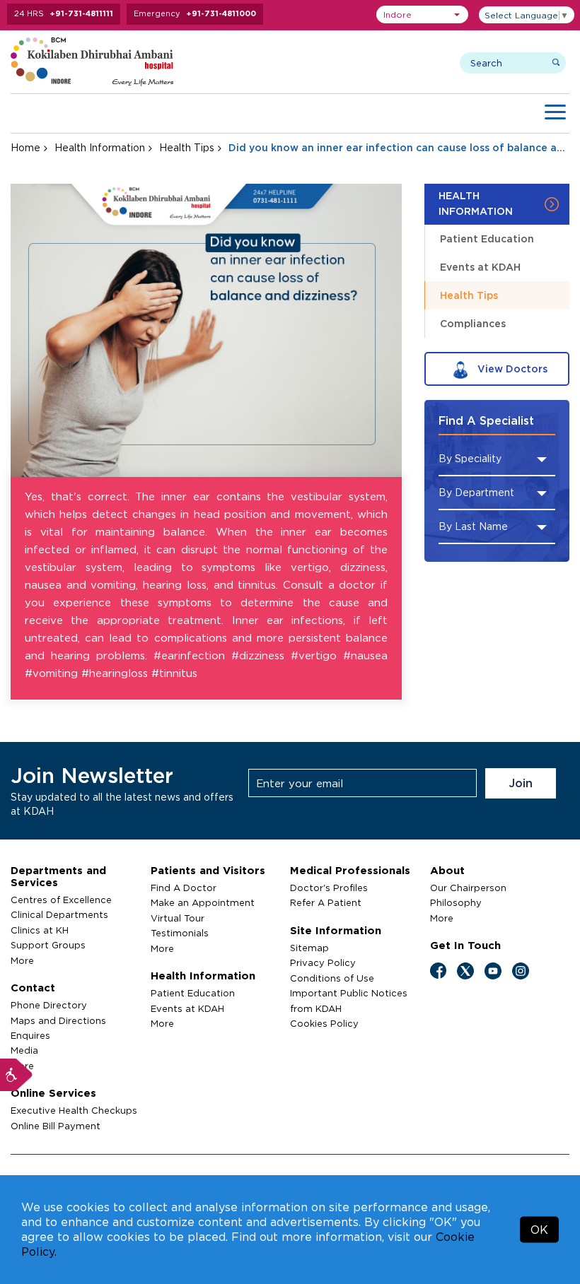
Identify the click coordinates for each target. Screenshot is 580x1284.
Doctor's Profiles (329, 888)
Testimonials (180, 933)
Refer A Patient (325, 902)
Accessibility (16, 1075)
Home (25, 147)
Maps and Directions (58, 1020)
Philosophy (456, 902)
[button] (422, 14)
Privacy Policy (323, 962)
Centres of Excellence (61, 900)
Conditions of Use (332, 978)
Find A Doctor (183, 888)
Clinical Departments (59, 914)
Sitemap (309, 948)
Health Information (99, 147)
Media (24, 1050)
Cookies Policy (324, 1023)
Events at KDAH (480, 266)
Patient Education (487, 238)
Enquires (30, 1035)
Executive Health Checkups (74, 1110)
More (22, 960)
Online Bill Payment (55, 1126)
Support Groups (48, 945)
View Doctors (511, 368)
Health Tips (186, 147)
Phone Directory (49, 1005)
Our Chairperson (468, 888)
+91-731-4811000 (221, 13)
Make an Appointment (203, 902)
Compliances (473, 323)
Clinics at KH (40, 930)
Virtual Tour (177, 918)
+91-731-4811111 (81, 13)
